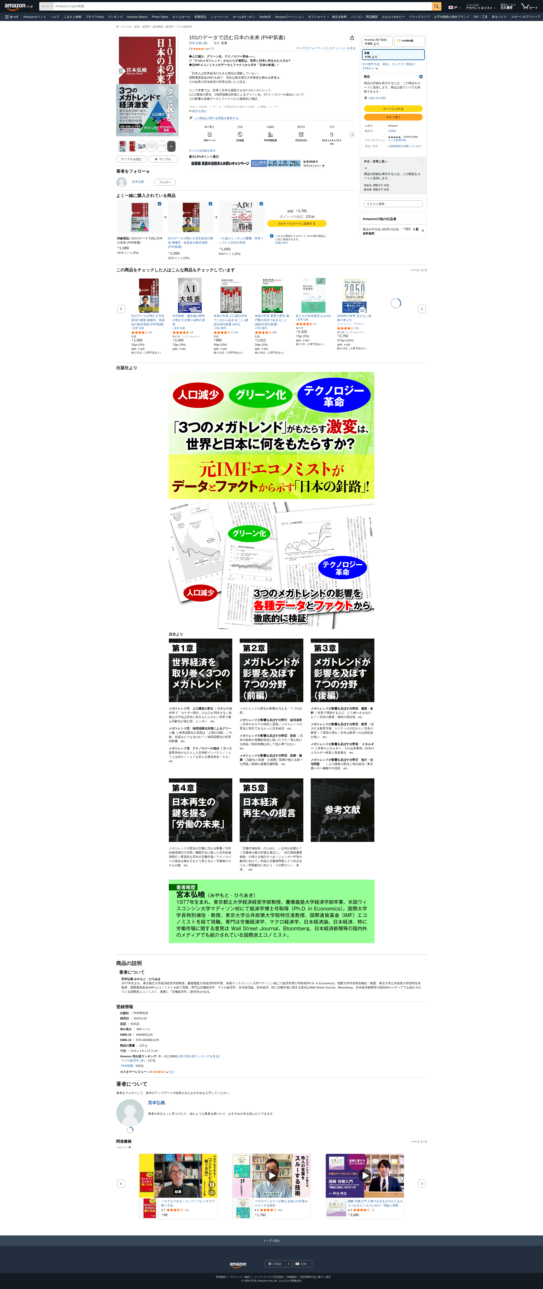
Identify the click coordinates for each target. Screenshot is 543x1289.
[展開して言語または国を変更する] (288, 1264)
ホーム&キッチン (244, 16)
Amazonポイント (34, 16)
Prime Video (160, 16)
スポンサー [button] (122, 1147)
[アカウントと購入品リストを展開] (494, 8)
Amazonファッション (289, 16)
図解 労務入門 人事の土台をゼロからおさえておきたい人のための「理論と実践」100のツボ (375, 1203)
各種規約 (292, 1276)
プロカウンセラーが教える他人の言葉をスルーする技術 (281, 1203)
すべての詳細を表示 (202, 150)
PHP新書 (127, 1065)
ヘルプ (54, 16)
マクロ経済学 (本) (133, 1060)
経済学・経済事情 (153, 26)
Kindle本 (265, 16)
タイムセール (181, 16)
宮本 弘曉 (195, 43)
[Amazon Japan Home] (238, 1265)
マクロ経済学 (184, 26)
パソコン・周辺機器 (364, 16)
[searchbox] (243, 6)
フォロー (165, 182)
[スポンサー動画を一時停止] (212, 1185)
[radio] (377, 41)
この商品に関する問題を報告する (216, 118)
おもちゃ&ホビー (393, 16)
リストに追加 (375, 203)
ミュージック (219, 16)
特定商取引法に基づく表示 (315, 1276)
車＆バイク (499, 16)
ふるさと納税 (72, 16)
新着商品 (200, 16)
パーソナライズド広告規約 (268, 1276)
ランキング (115, 16)
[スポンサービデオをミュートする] (212, 1193)
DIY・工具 (481, 16)
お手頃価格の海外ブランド (452, 16)
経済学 (170, 26)
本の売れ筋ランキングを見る (199, 1056)
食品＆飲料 (339, 16)
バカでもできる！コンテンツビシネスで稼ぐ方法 (188, 1203)
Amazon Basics (137, 16)
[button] (12, 17)
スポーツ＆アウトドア (526, 16)
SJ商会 (392, 130)
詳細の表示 (281, 242)
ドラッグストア (419, 16)
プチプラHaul (95, 16)
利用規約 (221, 1276)
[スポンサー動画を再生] (271, 1176)
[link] (128, 252)
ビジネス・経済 (131, 26)
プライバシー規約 (240, 1276)
